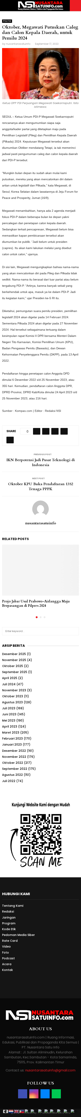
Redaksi (8, 911)
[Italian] (47, 1111)
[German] (34, 1111)
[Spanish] (67, 1111)
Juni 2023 (9, 714)
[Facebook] (22, 1093)
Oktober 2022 (12, 763)
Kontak (7, 970)
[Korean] (53, 1111)
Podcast (8, 958)
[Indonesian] (41, 1111)
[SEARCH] (74, 631)
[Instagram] (33, 1093)
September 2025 (14, 672)
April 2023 (9, 726)
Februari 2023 (12, 738)
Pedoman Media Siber (18, 935)
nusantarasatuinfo (18, 44)
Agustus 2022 (12, 775)
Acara (6, 964)
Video (6, 946)
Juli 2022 (8, 781)
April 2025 (9, 678)
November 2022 (14, 757)
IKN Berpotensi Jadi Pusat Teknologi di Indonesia (40, 462)
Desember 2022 (14, 751)
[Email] (45, 1093)
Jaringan (9, 917)
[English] (16, 1111)
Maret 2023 (10, 732)
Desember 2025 (14, 654)
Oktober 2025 (12, 666)
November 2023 (14, 690)
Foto (5, 952)
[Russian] (60, 1111)
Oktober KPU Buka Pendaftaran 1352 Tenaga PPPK (40, 486)
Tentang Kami (12, 906)
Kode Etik (9, 929)
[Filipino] (22, 1111)
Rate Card (10, 941)
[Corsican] (6, 1111)
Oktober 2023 (12, 696)
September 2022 (14, 769)
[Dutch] (11, 1111)
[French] (28, 1111)
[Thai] (74, 1111)
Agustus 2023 (12, 702)
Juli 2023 (8, 708)
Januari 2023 (12, 744)
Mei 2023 (8, 720)
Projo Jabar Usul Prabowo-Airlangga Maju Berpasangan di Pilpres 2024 (36, 603)
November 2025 (14, 660)
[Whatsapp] (56, 1093)
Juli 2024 (9, 684)
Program (8, 923)
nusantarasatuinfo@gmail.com (50, 1070)
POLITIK (7, 21)
